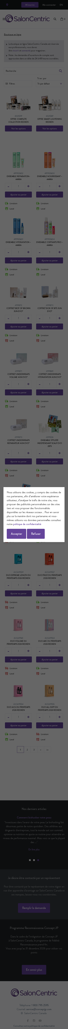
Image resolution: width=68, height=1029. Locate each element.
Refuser (36, 534)
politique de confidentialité (27, 524)
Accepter (16, 534)
